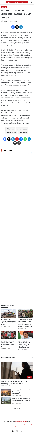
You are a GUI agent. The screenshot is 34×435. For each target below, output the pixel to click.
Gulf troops (23, 129)
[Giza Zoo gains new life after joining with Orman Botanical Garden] (6, 400)
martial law (12, 133)
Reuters (5, 21)
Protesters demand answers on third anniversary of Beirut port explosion (8, 343)
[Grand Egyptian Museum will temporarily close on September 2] (6, 392)
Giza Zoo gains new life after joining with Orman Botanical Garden (21, 400)
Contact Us (16, 424)
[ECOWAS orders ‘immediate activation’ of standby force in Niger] (8, 313)
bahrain (11, 129)
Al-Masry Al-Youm (21, 421)
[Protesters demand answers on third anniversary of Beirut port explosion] (8, 335)
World (4, 7)
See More (17, 408)
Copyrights (23, 424)
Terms (17, 427)
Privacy (30, 424)
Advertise (9, 424)
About (3, 424)
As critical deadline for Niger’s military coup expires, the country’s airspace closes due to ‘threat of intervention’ (25, 323)
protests (24, 133)
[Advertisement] (17, 229)
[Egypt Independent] (17, 2)
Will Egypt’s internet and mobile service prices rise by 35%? (14, 382)
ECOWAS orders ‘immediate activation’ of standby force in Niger (8, 322)
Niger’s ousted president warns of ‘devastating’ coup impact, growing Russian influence (24, 344)
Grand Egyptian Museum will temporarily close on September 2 (21, 392)
